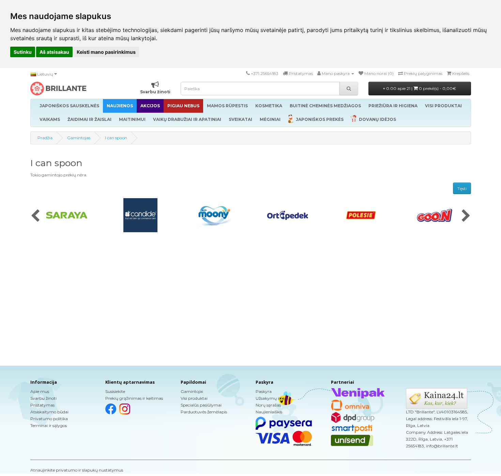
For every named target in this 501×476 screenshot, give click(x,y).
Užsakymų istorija (273, 398)
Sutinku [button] (23, 52)
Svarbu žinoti (43, 398)
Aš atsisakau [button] (54, 52)
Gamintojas (78, 137)
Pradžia (44, 137)
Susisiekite (115, 391)
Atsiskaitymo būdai (49, 411)
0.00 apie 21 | (420, 88)
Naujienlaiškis (269, 411)
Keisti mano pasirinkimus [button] (106, 52)
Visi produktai (194, 398)
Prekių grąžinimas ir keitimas (134, 398)
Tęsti (462, 188)
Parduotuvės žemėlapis (204, 411)
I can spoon (116, 137)
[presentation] (35, 216)
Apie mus (39, 391)
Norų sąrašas (268, 405)
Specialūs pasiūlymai (201, 405)
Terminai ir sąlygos (48, 425)
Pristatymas (42, 405)
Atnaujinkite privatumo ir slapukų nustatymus (76, 470)
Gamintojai (192, 391)
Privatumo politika (49, 418)
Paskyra (264, 391)
